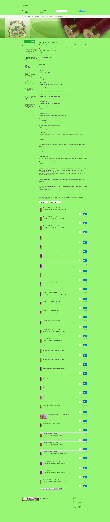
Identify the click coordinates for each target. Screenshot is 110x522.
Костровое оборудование (29, 106)
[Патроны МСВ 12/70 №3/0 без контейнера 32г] (41, 340)
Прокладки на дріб (28, 76)
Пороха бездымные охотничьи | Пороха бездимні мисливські (31, 61)
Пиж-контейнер (27, 71)
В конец (60, 488)
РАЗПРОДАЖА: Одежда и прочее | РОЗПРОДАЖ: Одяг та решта (31, 50)
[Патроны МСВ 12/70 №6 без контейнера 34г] (41, 435)
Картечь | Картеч (28, 67)
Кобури (26, 98)
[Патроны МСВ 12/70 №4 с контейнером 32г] (41, 255)
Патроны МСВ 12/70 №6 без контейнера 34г (51, 433)
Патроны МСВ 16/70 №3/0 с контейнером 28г (51, 405)
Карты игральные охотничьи (30, 104)
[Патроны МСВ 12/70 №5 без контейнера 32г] (41, 246)
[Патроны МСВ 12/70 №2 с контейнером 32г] (41, 275)
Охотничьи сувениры (28, 105)
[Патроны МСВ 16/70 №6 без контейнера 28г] (41, 350)
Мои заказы (25, 5)
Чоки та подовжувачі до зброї (30, 96)
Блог (57, 5)
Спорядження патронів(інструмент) (28, 78)
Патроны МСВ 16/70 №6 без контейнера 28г (51, 348)
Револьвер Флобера (28, 108)
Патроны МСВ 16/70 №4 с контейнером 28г (51, 386)
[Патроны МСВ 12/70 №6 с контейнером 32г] (41, 227)
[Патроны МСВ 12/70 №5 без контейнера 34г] (41, 453)
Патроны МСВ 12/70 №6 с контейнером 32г (51, 225)
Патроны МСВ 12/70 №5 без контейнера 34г (51, 451)
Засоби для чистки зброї (29, 85)
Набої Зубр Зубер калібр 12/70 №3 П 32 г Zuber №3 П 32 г (58, 414)
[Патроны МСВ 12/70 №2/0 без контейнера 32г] (41, 322)
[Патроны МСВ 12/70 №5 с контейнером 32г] (41, 237)
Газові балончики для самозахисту (29, 90)
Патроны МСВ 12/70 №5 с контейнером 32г (51, 235)
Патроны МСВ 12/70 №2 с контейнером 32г (51, 273)
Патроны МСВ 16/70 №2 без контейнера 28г (51, 395)
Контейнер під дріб (28, 72)
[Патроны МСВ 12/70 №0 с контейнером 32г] (41, 312)
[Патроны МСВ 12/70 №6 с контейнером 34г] (41, 444)
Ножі (25, 111)
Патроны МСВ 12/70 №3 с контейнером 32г (52, 264)
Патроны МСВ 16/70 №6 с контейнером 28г (51, 357)
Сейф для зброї (28, 99)
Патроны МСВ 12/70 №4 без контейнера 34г (52, 461)
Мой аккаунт (25, 2)
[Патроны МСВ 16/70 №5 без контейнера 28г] (41, 368)
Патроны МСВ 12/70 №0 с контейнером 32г (51, 310)
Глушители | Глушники (29, 53)
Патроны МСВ (30, 16)
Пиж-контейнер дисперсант (30, 69)
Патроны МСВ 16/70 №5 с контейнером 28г (51, 377)
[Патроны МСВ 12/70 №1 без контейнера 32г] (41, 294)
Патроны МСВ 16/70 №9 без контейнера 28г (51, 207)
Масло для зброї (28, 81)
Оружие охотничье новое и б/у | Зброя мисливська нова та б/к (31, 52)
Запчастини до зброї (28, 95)
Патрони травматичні (29, 91)
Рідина (26, 82)
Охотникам (37, 16)
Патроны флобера (28, 107)
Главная (24, 16)
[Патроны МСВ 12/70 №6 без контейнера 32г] (41, 218)
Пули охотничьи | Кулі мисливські (31, 68)
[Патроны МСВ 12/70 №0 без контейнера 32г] (41, 303)
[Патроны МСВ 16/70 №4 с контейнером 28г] (41, 387)
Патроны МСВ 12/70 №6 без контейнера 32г (51, 216)
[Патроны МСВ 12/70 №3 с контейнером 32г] (41, 266)
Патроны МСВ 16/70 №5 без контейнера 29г (51, 423)
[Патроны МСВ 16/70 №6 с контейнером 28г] (41, 359)
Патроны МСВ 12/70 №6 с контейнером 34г (51, 442)
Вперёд (55, 488)
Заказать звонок (29, 41)
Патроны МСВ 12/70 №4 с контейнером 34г (52, 470)
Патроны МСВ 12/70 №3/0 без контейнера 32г (51, 338)
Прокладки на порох (28, 75)
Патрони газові (27, 93)
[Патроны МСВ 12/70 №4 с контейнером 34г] (41, 472)
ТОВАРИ (26, 48)
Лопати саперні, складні (29, 100)
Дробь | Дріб (27, 66)
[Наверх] (1, 519)
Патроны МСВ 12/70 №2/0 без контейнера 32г (51, 320)
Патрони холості (28, 92)
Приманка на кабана (28, 88)
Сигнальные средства (29, 101)
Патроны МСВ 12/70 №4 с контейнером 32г (52, 253)
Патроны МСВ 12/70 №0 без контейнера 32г (51, 301)
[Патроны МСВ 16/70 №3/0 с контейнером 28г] (41, 407)
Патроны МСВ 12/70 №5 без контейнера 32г (51, 244)
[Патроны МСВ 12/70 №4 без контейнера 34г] (41, 463)
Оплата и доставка (44, 16)
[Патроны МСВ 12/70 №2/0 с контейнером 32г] (41, 331)
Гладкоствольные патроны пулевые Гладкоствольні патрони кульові (31, 58)
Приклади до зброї (28, 97)
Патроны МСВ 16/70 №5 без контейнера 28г (51, 366)
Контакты (58, 7)
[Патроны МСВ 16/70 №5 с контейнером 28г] (41, 378)
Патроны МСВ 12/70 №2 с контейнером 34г (51, 479)
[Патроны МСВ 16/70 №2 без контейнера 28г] (41, 396)
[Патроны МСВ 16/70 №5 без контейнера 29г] (41, 425)
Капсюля (26, 65)
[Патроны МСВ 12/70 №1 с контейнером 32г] (41, 284)
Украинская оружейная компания (61, 16)
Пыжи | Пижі (27, 73)
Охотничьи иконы (28, 103)
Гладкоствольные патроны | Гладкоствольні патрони (30, 55)
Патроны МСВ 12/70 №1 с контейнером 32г (51, 282)
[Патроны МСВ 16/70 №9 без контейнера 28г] (41, 209)
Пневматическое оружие (29, 110)
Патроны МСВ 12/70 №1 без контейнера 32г (51, 292)
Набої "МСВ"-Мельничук (43, 498)
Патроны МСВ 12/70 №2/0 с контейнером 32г (51, 329)
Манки (26, 87)
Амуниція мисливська (29, 80)
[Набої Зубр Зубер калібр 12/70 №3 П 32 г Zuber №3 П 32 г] (43, 416)
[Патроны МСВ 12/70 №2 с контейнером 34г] (41, 481)
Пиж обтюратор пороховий (30, 74)
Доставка (58, 2)
